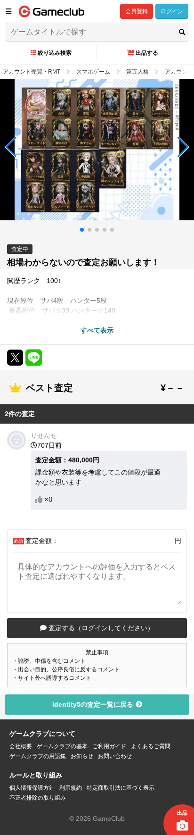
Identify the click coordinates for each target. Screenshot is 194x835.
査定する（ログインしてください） (100, 628)
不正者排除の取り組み (37, 797)
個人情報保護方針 (32, 788)
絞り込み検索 (55, 53)
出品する (147, 53)
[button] (11, 147)
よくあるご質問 (150, 746)
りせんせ (44, 435)
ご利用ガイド (109, 746)
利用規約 (70, 788)
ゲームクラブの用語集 (37, 756)
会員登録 (136, 11)
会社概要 (20, 746)
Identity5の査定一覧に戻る (92, 704)
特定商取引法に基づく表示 (120, 788)
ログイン (172, 11)
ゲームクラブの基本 (62, 746)
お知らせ (82, 756)
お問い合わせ (115, 756)
